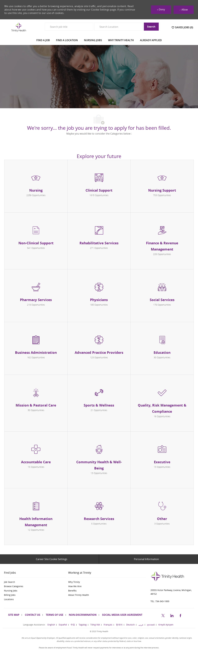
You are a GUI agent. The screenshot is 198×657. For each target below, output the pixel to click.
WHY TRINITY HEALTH (121, 40)
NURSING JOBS (93, 40)
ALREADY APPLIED (151, 40)
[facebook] (180, 615)
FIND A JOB (43, 40)
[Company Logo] (18, 27)
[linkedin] (171, 615)
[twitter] (163, 615)
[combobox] (69, 27)
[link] (35, 582)
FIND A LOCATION (67, 40)
